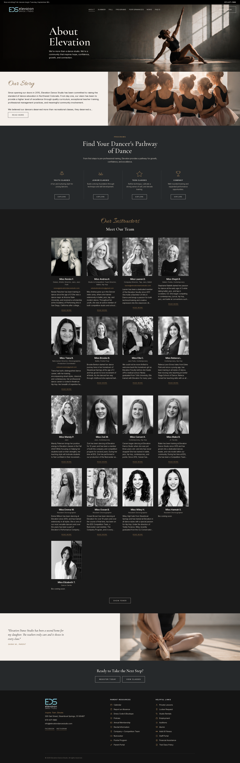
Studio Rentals (165, 714)
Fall (111, 9)
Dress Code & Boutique (124, 714)
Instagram (61, 729)
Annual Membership (122, 722)
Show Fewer (119, 601)
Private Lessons (166, 705)
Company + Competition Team (127, 731)
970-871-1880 (230, 2)
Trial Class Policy (166, 745)
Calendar (117, 705)
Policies (117, 718)
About (91, 9)
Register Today (107, 679)
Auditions (163, 722)
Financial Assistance (167, 740)
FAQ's (157, 9)
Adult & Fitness (165, 731)
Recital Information (121, 727)
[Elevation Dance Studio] (21, 9)
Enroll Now (225, 9)
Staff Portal (163, 736)
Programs (121, 9)
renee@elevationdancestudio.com (67, 288)
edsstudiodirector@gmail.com (102, 288)
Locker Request (166, 709)
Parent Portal (119, 745)
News (149, 9)
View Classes (133, 679)
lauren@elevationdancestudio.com (138, 285)
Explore (62, 197)
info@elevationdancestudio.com (58, 723)
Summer (102, 9)
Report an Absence (122, 709)
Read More (18, 115)
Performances (136, 9)
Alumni (162, 727)
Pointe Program (120, 740)
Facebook (49, 729)
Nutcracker (118, 736)
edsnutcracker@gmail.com (66, 367)
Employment (164, 718)
